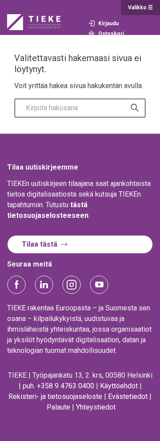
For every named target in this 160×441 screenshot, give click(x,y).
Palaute (58, 407)
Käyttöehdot (119, 386)
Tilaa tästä (39, 244)
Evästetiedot (128, 396)
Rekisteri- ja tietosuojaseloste (55, 396)
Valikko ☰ (140, 7)
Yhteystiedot (96, 407)
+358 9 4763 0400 (65, 386)
